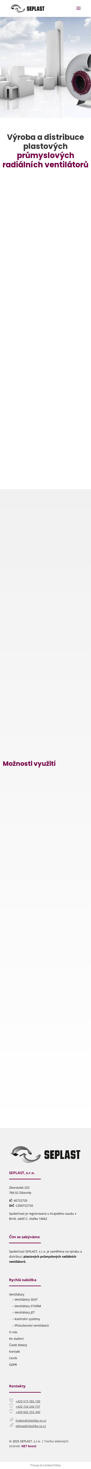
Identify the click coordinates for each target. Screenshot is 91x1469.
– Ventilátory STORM (26, 1306)
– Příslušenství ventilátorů (30, 1325)
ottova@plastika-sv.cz (31, 1426)
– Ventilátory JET (23, 1312)
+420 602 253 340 (28, 1412)
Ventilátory (16, 1294)
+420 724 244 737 (28, 1406)
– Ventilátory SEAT (25, 1299)
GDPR (13, 1365)
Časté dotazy (18, 1345)
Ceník (13, 1358)
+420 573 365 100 (28, 1401)
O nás (13, 1332)
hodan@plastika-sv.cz (31, 1420)
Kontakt (14, 1351)
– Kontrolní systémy (26, 1319)
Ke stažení (16, 1339)
